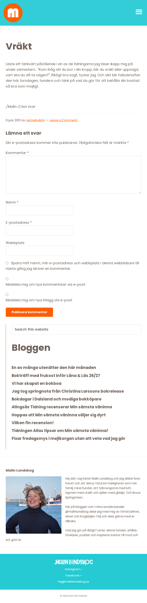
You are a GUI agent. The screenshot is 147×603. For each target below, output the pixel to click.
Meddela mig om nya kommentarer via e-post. (46, 284)
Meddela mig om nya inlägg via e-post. (39, 300)
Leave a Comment (64, 120)
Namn (12, 202)
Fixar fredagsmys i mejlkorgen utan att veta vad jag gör (68, 438)
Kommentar (17, 152)
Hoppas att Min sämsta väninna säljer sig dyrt (59, 415)
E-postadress (19, 222)
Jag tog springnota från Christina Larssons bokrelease (68, 391)
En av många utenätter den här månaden (54, 367)
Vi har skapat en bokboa (36, 383)
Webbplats (15, 242)
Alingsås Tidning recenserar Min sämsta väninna (62, 407)
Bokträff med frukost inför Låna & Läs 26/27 (56, 375)
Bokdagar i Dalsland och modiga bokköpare (56, 399)
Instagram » (73, 569)
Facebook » (73, 575)
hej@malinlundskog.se (73, 581)
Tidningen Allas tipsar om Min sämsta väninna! (60, 430)
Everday (82, 595)
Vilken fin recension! (33, 423)
